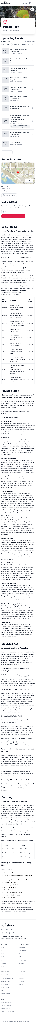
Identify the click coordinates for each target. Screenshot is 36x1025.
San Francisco (23, 960)
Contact (21, 984)
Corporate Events (7, 978)
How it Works (5, 984)
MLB (2, 954)
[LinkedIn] (13, 933)
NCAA (3, 966)
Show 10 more (7, 152)
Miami (20, 954)
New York (22, 947)
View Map (29, 181)
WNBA (3, 963)
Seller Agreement (6, 1005)
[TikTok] (9, 933)
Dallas (20, 957)
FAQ (2, 990)
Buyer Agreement (6, 1002)
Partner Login (5, 993)
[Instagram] (6, 933)
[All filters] (3, 44)
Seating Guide (5, 981)
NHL (2, 957)
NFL (2, 947)
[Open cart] (26, 2)
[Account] (29, 2)
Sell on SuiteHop (6, 975)
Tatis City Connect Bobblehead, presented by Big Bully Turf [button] (19, 126)
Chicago (21, 963)
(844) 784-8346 (6, 929)
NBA (2, 950)
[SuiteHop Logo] (5, 3)
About (21, 975)
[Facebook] (2, 933)
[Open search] (22, 2)
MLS (2, 960)
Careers (21, 978)
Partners (21, 981)
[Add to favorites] (32, 9)
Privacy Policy (5, 1008)
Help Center (5, 987)
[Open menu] (33, 2)
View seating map (10, 195)
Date (8, 44)
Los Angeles (22, 950)
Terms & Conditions (7, 1012)
